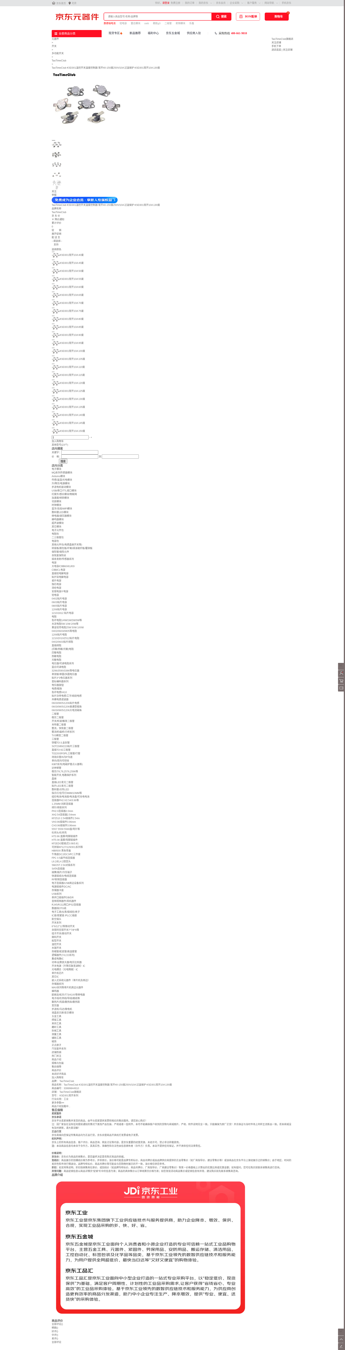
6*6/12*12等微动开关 (63, 926)
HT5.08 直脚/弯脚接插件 (65, 840)
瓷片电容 (56, 580)
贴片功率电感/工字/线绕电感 (67, 696)
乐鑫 (191, 23)
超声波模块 (58, 523)
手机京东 (286, 3)
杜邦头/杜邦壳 (59, 832)
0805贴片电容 (59, 605)
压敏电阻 (56, 652)
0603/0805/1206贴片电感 (65, 703)
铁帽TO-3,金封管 (61, 742)
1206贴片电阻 (59, 634)
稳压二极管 (58, 717)
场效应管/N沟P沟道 (62, 757)
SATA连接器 (58, 868)
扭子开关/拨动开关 (61, 933)
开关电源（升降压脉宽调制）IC (68, 966)
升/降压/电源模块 (61, 483)
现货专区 (114, 33)
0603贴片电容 (59, 602)
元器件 (55, 39)
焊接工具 (56, 1020)
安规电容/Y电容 (60, 591)
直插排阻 (56, 645)
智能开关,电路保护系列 (64, 775)
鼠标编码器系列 (60, 681)
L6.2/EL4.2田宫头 (61, 861)
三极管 (55, 739)
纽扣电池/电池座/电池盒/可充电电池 (70, 796)
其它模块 (56, 526)
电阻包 (55, 533)
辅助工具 (56, 1038)
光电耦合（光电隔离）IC (65, 969)
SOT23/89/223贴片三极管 (65, 746)
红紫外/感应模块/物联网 (64, 494)
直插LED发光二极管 (62, 782)
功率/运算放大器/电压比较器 (67, 962)
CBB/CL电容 (58, 569)
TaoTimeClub (59, 60)
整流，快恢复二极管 (62, 728)
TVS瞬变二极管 (60, 735)
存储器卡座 (58, 890)
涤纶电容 (56, 587)
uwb (146, 23)
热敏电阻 (56, 656)
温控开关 (56, 944)
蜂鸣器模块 (58, 519)
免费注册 (175, 3)
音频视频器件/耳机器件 (64, 901)
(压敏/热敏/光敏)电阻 (63, 649)
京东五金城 (173, 33)
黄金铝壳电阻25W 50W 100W (68, 627)
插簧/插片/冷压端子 (62, 872)
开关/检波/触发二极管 (63, 721)
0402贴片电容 (59, 598)
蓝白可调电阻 (59, 667)
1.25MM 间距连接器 (62, 804)
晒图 (55, 1327)
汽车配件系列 (59, 1048)
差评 (55, 1338)
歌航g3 (157, 23)
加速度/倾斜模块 (60, 497)
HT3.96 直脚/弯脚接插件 (65, 836)
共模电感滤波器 (60, 699)
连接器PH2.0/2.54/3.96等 (65, 800)
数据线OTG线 (59, 908)
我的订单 (189, 3)
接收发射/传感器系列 (63, 559)
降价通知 (59, 219)
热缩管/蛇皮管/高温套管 (64, 951)
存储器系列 (58, 984)
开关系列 (56, 922)
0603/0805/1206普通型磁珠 (67, 706)
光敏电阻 (56, 659)
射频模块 (180, 23)
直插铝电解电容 (60, 573)
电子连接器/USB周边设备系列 (68, 883)
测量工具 (56, 1034)
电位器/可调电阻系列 (63, 663)
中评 (55, 1335)
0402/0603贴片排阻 (62, 641)
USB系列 (56, 894)
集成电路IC (58, 958)
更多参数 (58, 1102)
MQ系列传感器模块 (62, 472)
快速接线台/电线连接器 (64, 876)
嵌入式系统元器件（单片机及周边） (71, 980)
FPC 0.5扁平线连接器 (63, 858)
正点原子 (56, 1045)
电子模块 (56, 469)
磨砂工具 (56, 1027)
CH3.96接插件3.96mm (64, 825)
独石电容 (56, 584)
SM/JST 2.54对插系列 (63, 865)
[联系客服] (341, 669)
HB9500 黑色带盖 (61, 850)
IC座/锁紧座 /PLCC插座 (64, 915)
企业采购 (234, 3)
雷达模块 (135, 23)
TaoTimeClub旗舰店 (282, 39)
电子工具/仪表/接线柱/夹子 (66, 912)
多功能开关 (58, 53)
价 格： (56, 456)
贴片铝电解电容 (60, 577)
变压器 (55, 1005)
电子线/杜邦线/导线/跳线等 (66, 998)
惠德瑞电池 (110, 23)
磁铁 (54, 1041)
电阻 (54, 616)
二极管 (55, 714)
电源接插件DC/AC (61, 886)
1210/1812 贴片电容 (63, 613)
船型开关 (56, 940)
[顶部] (341, 1342)
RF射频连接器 (59, 879)
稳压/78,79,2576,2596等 (65, 771)
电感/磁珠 (57, 688)
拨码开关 (56, 937)
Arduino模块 (58, 476)
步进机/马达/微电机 (62, 1009)
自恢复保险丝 (59, 555)
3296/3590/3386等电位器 (65, 670)
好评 (55, 1331)
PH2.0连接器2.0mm (62, 811)
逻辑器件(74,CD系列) (63, 955)
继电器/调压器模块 (61, 515)
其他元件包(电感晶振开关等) (67, 544)
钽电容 (123, 23)
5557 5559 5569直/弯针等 (66, 829)
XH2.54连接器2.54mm (64, 814)
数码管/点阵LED (60, 789)
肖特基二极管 (59, 724)
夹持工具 (56, 1023)
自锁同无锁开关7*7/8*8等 (65, 930)
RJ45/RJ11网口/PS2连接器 (66, 904)
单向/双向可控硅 (60, 760)
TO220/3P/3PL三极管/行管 (66, 753)
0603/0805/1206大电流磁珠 (67, 710)
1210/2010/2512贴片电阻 (65, 638)
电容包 (55, 541)
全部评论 (57, 1324)
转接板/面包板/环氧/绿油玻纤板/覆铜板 (72, 548)
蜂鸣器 (55, 991)
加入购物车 (58, 441)
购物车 (279, 16)
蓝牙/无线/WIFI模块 (62, 508)
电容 (54, 562)
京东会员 (221, 3)
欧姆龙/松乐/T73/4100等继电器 (68, 994)
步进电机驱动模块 (61, 487)
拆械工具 (56, 1030)
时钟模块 (56, 505)
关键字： (56, 452)
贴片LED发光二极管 (62, 786)
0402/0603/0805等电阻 (64, 631)
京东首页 (61, 3)
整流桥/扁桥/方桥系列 (63, 732)
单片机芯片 (58, 973)
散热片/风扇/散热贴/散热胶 (66, 1002)
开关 (54, 46)
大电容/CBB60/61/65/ (63, 566)
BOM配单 (251, 16)
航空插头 (56, 919)
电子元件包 (58, 530)
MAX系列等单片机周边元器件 (67, 987)
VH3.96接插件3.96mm (64, 822)
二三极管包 (58, 537)
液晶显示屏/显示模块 (63, 1012)
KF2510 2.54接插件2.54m (66, 818)
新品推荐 (135, 33)
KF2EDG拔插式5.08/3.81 (65, 843)
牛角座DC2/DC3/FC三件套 (66, 854)
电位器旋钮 (58, 685)
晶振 (54, 778)
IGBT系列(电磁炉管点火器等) (67, 764)
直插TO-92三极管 (61, 750)
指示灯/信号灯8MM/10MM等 (67, 793)
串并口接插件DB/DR (63, 897)
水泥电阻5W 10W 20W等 (65, 623)
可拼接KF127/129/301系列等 (67, 847)
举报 (54, 195)
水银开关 (56, 948)
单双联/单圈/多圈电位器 (64, 674)
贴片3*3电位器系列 (62, 678)
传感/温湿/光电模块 (62, 479)
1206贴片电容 (59, 609)
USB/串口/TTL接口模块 (64, 490)
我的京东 (203, 3)
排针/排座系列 (59, 807)
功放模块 (56, 501)
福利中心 (153, 33)
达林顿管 (56, 768)
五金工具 (56, 1016)
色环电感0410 (59, 692)
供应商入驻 (194, 33)
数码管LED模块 (60, 512)
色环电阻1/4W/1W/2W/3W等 (67, 620)
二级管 (168, 23)
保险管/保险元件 (60, 551)
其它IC (55, 976)
